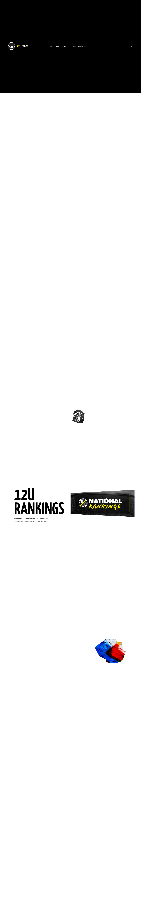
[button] (132, 46)
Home (51, 46)
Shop (58, 46)
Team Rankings (79, 46)
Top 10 (65, 46)
